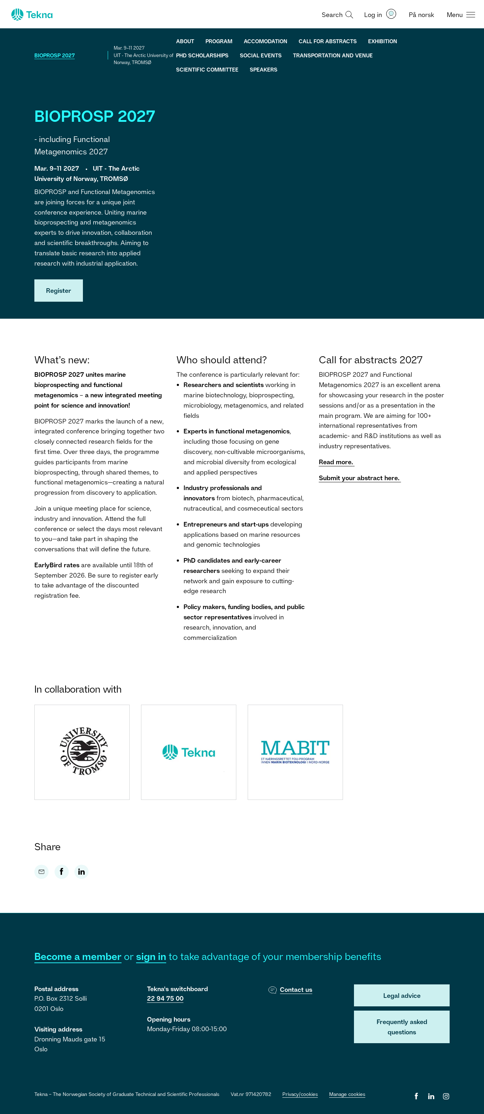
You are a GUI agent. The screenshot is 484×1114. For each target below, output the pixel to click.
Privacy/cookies (300, 1094)
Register (58, 290)
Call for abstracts (328, 41)
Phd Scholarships (202, 55)
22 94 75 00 (165, 998)
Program (219, 41)
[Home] (31, 14)
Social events (261, 55)
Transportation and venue (333, 55)
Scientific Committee (207, 69)
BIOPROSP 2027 (54, 55)
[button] (336, 14)
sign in (151, 956)
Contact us (296, 989)
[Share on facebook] (62, 872)
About (185, 41)
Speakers (263, 69)
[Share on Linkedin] (81, 872)
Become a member (78, 956)
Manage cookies (347, 1094)
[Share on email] (41, 872)
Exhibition (382, 41)
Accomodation (265, 41)
